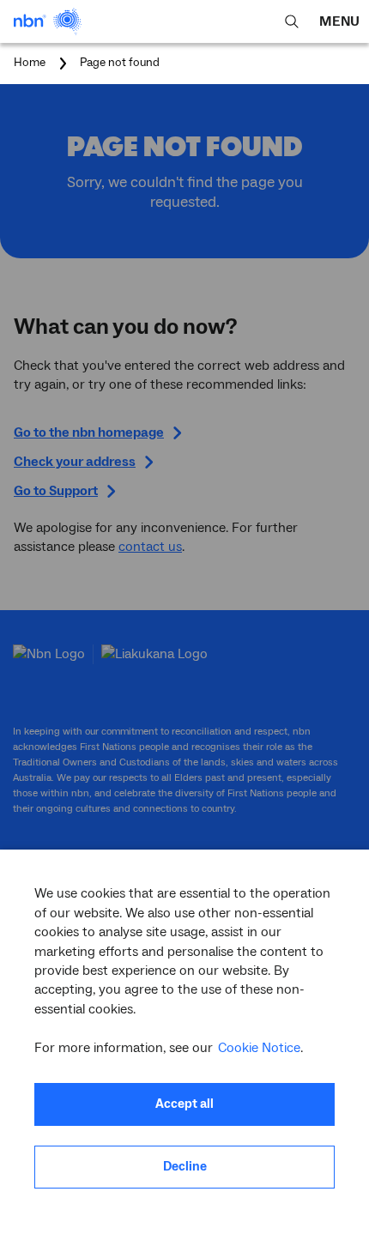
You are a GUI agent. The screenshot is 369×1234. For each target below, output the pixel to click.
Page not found (120, 63)
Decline (185, 1166)
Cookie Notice (259, 1047)
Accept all (184, 1104)
